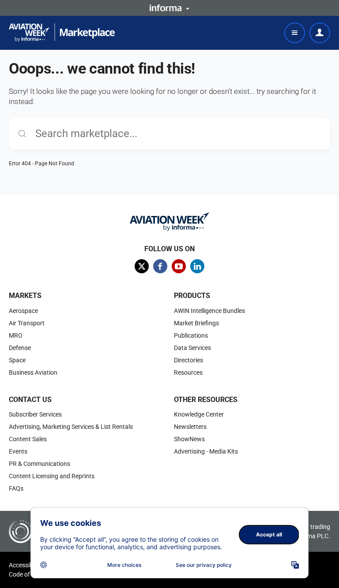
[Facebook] (160, 266)
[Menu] (294, 32)
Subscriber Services (35, 414)
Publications (191, 335)
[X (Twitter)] (142, 266)
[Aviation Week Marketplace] (62, 32)
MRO (16, 335)
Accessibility (25, 565)
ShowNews (189, 439)
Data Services (192, 347)
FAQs (16, 488)
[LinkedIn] (197, 266)
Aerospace (23, 310)
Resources (188, 372)
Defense (20, 347)
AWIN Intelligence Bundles (209, 310)
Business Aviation (33, 372)
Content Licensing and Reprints (51, 476)
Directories (188, 360)
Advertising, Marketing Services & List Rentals (71, 426)
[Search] (22, 133)
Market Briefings (196, 323)
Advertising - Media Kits (206, 451)
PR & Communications (39, 463)
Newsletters (190, 426)
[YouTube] (179, 266)
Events (18, 451)
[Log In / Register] (319, 32)
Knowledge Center (199, 414)
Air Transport (27, 323)
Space (17, 360)
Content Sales (28, 439)
